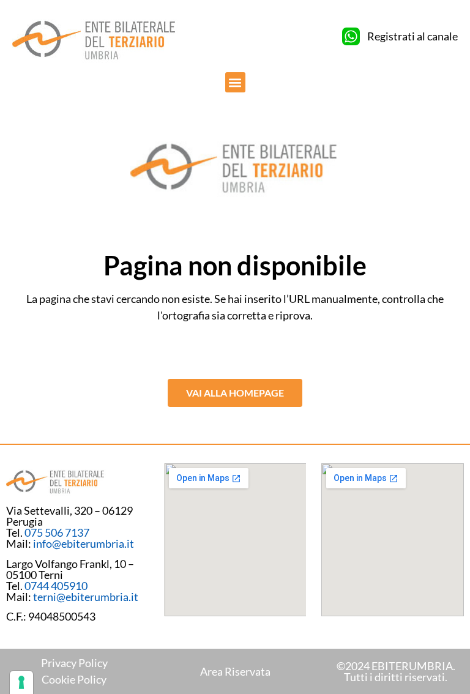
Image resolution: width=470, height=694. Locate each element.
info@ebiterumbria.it (83, 543)
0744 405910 (56, 585)
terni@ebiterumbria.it (85, 596)
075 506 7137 (56, 532)
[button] (235, 82)
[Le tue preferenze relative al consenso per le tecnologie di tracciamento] (21, 682)
